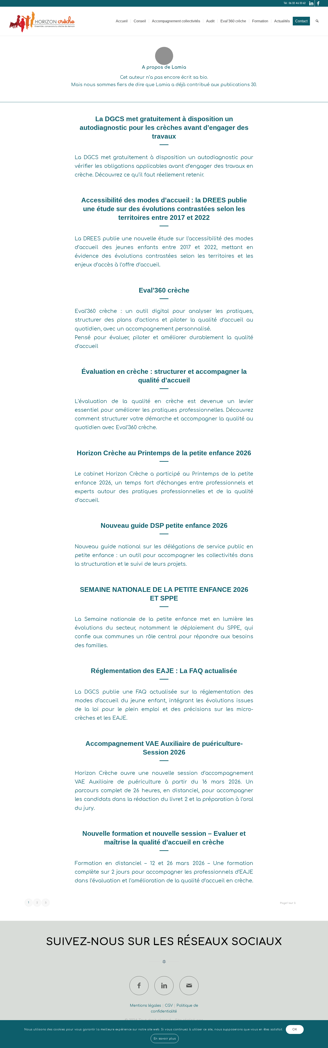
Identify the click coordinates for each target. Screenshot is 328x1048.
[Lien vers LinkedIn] (311, 3)
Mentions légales (145, 1006)
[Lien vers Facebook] (318, 3)
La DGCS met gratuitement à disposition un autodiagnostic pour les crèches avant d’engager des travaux (164, 127)
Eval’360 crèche (164, 290)
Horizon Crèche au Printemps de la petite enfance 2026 (164, 453)
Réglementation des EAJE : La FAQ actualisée (164, 670)
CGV (169, 1006)
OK (294, 1029)
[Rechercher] (317, 21)
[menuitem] (122, 21)
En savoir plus (165, 1038)
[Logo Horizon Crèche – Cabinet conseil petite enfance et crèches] (42, 21)
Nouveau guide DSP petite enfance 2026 (164, 525)
